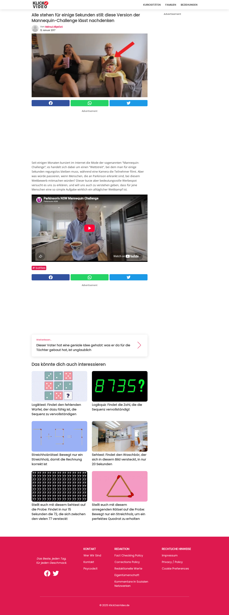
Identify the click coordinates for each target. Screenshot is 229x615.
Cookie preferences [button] (175, 568)
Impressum (170, 555)
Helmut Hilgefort (54, 26)
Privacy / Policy (172, 562)
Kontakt (88, 562)
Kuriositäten (152, 5)
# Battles (38, 268)
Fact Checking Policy (128, 555)
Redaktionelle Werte (128, 568)
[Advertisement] (89, 134)
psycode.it (90, 568)
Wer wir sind (92, 555)
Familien (170, 5)
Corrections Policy (127, 562)
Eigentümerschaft (126, 575)
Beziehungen (189, 5)
